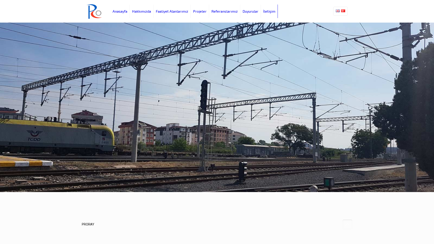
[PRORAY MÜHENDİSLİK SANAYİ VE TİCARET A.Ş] (95, 11)
